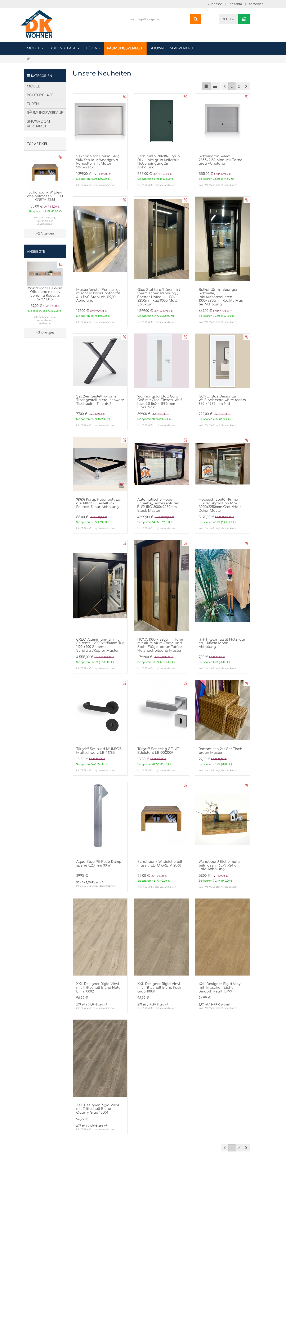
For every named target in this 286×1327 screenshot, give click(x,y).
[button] (246, 86)
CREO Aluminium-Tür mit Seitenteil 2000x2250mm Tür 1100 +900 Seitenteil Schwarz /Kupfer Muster (100, 645)
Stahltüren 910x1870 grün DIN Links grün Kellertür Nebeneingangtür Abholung (158, 161)
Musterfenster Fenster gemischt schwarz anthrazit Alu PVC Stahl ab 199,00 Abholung (99, 295)
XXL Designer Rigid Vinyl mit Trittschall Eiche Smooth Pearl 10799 (220, 987)
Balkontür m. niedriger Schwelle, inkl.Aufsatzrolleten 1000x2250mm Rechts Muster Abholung (221, 297)
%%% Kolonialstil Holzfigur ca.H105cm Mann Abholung (222, 643)
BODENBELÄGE (63, 48)
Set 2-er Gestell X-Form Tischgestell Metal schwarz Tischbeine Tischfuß (100, 400)
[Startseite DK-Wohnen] (37, 24)
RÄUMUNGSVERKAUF (125, 48)
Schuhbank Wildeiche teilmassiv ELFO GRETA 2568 (160, 863)
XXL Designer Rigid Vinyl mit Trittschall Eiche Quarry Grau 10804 (97, 1108)
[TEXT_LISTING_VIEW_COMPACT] (215, 86)
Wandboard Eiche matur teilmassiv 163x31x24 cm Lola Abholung (220, 865)
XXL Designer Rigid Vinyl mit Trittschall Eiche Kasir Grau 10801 (159, 987)
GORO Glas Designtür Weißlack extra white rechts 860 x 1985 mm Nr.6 (222, 400)
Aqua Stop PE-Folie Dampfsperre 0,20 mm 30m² (100, 863)
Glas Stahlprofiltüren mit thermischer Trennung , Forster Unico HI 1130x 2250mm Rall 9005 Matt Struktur (158, 297)
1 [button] (232, 86)
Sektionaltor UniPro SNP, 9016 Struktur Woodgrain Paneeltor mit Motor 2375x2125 (97, 161)
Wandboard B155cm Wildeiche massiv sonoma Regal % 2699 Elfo (45, 293)
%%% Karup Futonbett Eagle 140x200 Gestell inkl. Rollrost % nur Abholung (98, 503)
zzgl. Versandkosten (104, 185)
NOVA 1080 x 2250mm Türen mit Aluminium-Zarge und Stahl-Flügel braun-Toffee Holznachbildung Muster (160, 645)
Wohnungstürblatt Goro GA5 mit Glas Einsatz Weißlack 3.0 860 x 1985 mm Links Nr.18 (160, 402)
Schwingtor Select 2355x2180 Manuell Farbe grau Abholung (220, 159)
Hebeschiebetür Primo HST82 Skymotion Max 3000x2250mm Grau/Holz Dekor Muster (220, 505)
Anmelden (256, 4)
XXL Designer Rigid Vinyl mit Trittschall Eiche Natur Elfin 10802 (99, 987)
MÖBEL (34, 48)
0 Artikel (229, 19)
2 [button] (239, 86)
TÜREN (92, 48)
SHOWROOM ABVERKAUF (172, 48)
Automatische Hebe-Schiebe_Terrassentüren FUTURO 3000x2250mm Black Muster (158, 505)
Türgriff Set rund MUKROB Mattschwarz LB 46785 (99, 751)
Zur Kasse (215, 4)
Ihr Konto (235, 4)
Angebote (36, 251)
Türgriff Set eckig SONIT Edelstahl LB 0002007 (158, 751)
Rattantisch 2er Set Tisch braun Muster (220, 751)
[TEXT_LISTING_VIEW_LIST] (206, 86)
